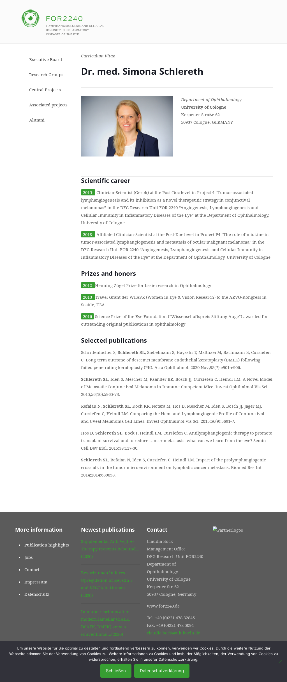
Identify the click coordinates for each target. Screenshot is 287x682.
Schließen (116, 670)
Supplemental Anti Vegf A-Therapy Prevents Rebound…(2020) (110, 548)
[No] (280, 661)
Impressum (35, 582)
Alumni (37, 120)
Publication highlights (46, 545)
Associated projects (48, 105)
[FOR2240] (63, 21)
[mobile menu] (263, 22)
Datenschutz (36, 594)
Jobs (28, 557)
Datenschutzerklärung (162, 670)
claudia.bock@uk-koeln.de (173, 633)
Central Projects (45, 89)
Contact (31, 569)
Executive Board (45, 59)
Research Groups (46, 74)
